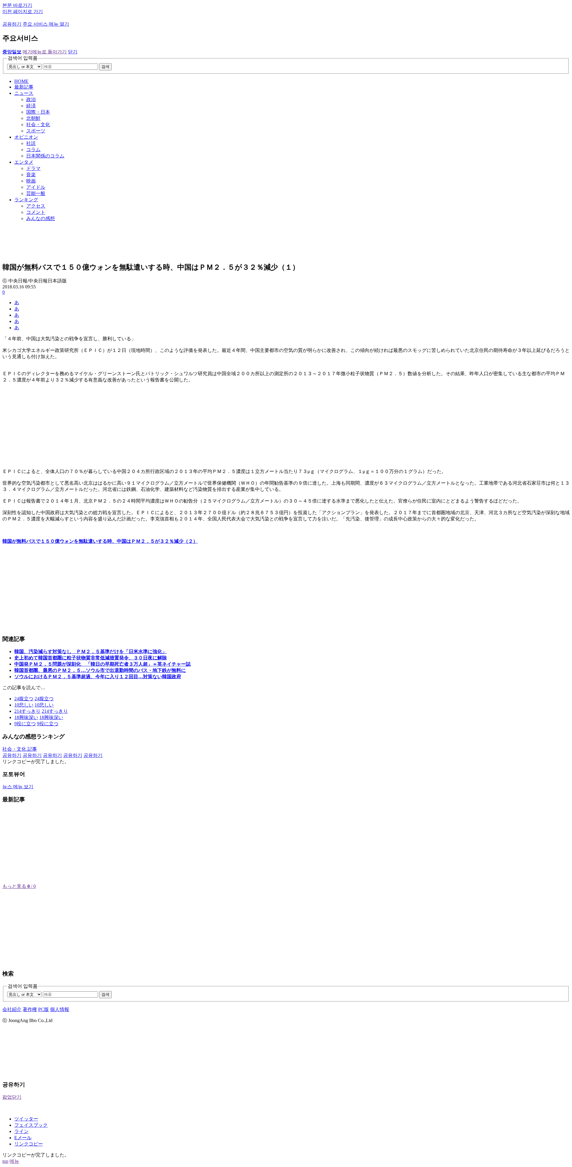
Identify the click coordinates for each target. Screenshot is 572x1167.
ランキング (26, 199)
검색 (105, 66)
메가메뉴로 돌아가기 (45, 51)
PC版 (43, 1009)
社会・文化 (38, 124)
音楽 (31, 174)
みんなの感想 (40, 218)
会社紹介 (11, 1009)
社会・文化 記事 (19, 749)
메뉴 (14, 1161)
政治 (31, 99)
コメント (35, 212)
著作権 (30, 1009)
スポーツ (35, 130)
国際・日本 (38, 112)
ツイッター (26, 1118)
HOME (21, 81)
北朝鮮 (33, 118)
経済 (31, 105)
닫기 (72, 51)
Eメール (23, 1137)
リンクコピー (28, 1143)
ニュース (23, 93)
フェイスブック (31, 1125)
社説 (31, 143)
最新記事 (23, 86)
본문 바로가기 (17, 5)
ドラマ (33, 168)
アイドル (35, 187)
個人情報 (59, 1009)
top (5, 1161)
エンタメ (23, 162)
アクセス (35, 205)
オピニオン (26, 137)
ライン (21, 1131)
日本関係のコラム (45, 155)
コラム (33, 149)
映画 (31, 180)
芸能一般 (35, 193)
